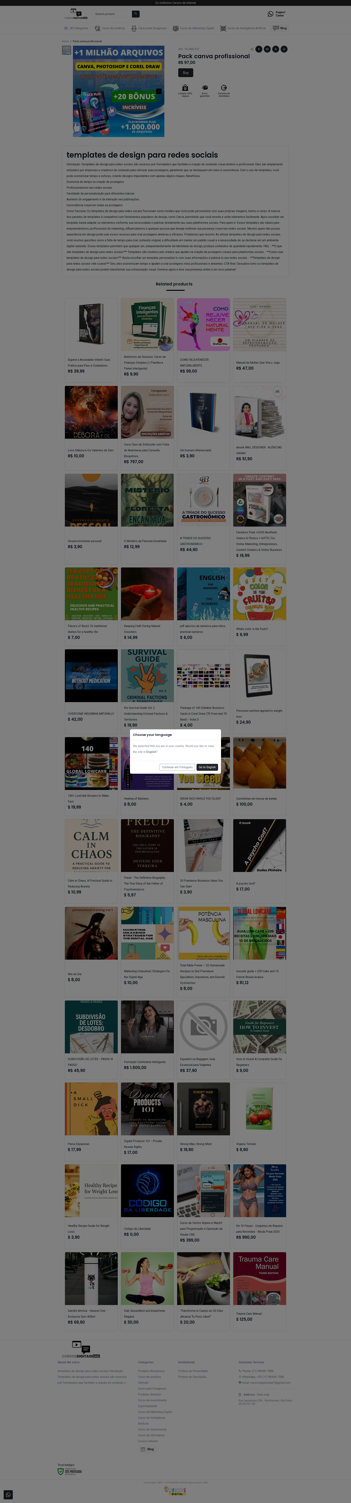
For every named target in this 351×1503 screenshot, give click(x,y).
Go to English (207, 767)
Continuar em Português (177, 767)
